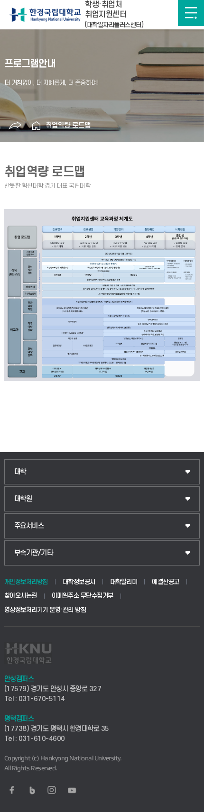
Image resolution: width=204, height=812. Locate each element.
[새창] (11, 790)
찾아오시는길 (20, 595)
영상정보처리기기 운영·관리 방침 (45, 609)
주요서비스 (29, 526)
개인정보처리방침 (26, 581)
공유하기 (15, 125)
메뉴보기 (191, 13)
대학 (20, 472)
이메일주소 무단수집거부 (82, 595)
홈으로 (36, 125)
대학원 (23, 499)
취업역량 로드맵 (68, 125)
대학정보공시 (79, 581)
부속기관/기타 (33, 553)
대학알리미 (124, 581)
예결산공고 (165, 581)
